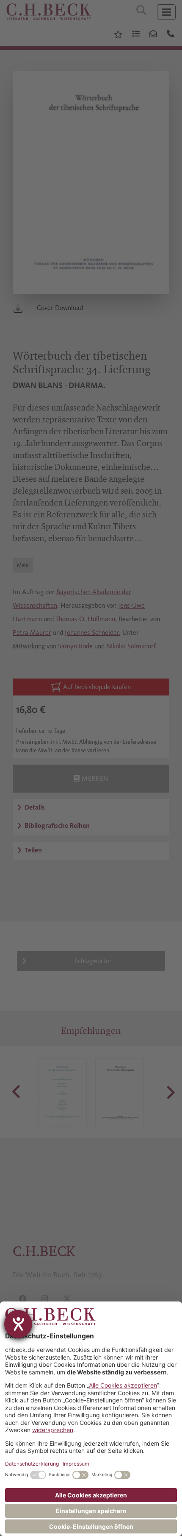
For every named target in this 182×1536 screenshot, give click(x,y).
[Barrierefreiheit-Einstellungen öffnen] (18, 1324)
